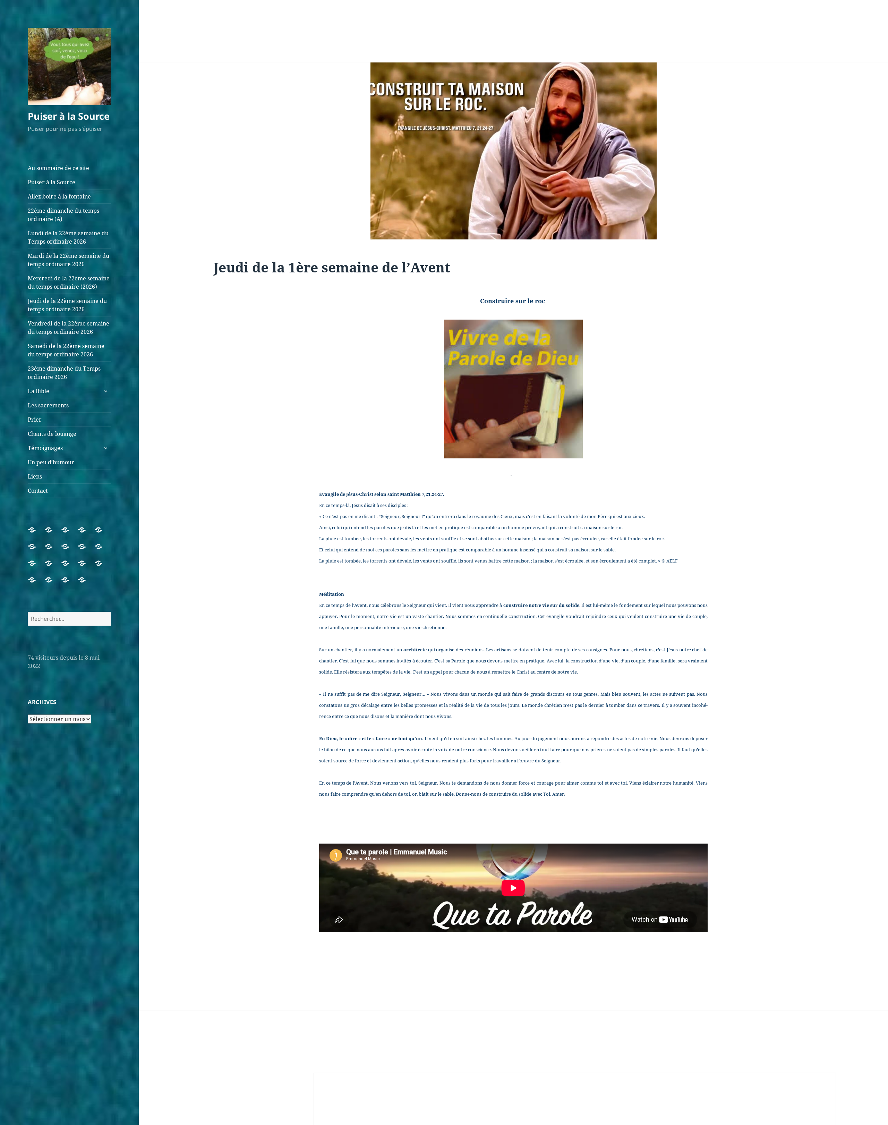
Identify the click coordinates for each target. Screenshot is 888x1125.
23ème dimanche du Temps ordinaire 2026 (64, 373)
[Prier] (86, 567)
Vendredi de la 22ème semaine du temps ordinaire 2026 (68, 328)
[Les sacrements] (69, 567)
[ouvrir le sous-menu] (105, 391)
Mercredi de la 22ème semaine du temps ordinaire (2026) (69, 282)
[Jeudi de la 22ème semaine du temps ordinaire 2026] (69, 550)
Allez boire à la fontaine (59, 196)
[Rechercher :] (69, 619)
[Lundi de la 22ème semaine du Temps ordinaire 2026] (102, 534)
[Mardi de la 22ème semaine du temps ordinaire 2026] (36, 550)
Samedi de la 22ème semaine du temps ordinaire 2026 (66, 350)
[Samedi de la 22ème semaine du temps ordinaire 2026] (102, 550)
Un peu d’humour (51, 462)
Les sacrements (48, 405)
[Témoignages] (36, 584)
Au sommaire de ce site (58, 168)
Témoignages (45, 448)
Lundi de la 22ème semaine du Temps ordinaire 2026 (68, 237)
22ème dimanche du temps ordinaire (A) (63, 215)
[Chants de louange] (102, 567)
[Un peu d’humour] (52, 584)
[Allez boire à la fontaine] (69, 534)
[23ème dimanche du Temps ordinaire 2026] (36, 567)
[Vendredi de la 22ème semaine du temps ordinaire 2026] (86, 550)
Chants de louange (52, 434)
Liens (35, 476)
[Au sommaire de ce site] (36, 534)
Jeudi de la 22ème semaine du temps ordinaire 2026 (67, 305)
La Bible (38, 391)
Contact (38, 490)
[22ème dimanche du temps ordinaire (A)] (86, 534)
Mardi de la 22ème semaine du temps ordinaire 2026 (68, 260)
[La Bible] (52, 567)
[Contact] (86, 584)
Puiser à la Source (69, 116)
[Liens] (69, 584)
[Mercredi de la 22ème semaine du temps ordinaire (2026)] (52, 550)
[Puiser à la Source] (52, 534)
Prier (35, 419)
